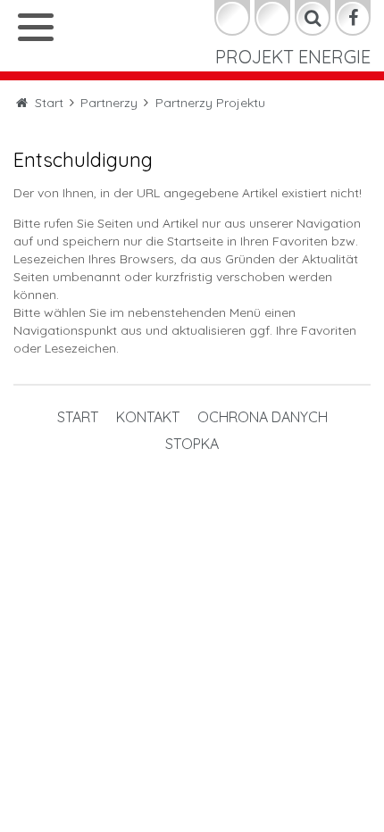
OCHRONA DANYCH (85, 120)
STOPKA (40, 159)
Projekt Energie (293, 57)
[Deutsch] (232, 18)
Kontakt (46, 81)
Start (33, 41)
